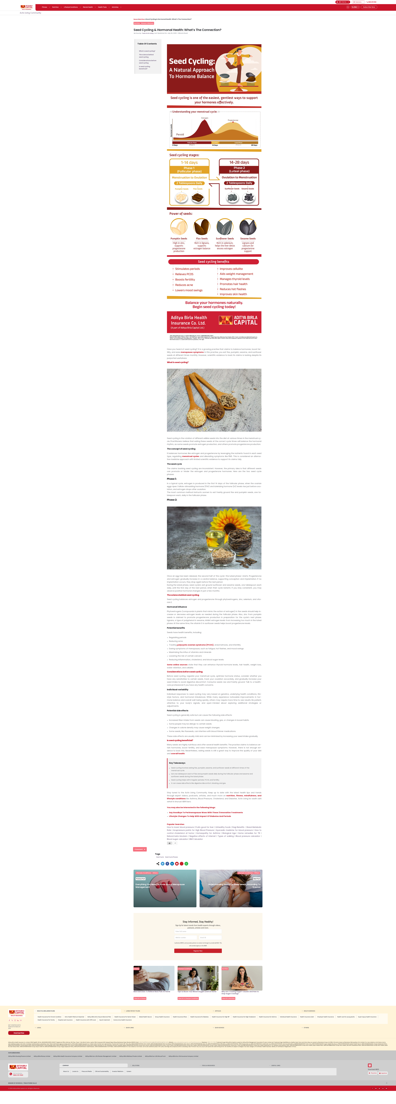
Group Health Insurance (162, 1017)
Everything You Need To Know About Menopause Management (160, 886)
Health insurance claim (307, 1017)
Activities (115, 7)
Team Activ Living (147, 33)
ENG (355, 7)
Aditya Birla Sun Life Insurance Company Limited (183, 1056)
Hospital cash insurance (65, 1020)
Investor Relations (117, 1071)
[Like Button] (169, 843)
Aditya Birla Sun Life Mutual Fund (155, 1056)
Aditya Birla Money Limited (42, 1056)
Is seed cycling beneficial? (144, 67)
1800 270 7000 (18, 1075)
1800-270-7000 (372, 2)
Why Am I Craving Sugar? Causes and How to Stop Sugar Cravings (240, 992)
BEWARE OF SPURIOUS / (22, 1083)
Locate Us (75, 1071)
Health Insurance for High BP (220, 1017)
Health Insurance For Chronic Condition (49, 1017)
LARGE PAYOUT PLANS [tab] (133, 1011)
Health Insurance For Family (46, 1020)
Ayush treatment (104, 1020)
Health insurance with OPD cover (86, 1020)
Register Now (198, 951)
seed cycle (160, 857)
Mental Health (88, 7)
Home (135, 19)
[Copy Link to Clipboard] (181, 864)
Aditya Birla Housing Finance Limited (19, 1056)
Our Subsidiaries (14, 1053)
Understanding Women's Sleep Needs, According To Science (234, 886)
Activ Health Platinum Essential (74, 1017)
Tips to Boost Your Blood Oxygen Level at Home (197, 991)
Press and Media (87, 1071)
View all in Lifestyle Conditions (188, 998)
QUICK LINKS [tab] (130, 1027)
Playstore (374, 1073)
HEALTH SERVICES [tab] (309, 1011)
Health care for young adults (346, 1017)
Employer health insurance (325, 1017)
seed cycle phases (171, 857)
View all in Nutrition (228, 998)
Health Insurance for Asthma (268, 1017)
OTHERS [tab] (306, 1027)
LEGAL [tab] (39, 1027)
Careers (129, 1071)
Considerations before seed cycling (147, 61)
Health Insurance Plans (180, 1017)
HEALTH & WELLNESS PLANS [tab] (46, 1011)
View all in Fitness (140, 998)
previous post (140, 879)
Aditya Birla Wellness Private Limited (130, 1056)
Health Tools (102, 7)
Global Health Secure (145, 1017)
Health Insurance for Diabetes (199, 1017)
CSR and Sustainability (102, 1071)
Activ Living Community (30, 13)
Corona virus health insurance (122, 1020)
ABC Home (342, 2)
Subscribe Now (369, 7)
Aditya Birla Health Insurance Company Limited (67, 1056)
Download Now (19, 1033)
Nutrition (55, 7)
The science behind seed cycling (146, 56)
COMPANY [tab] (66, 1065)
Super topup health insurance (367, 1017)
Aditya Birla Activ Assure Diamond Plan (99, 1017)
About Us (66, 1071)
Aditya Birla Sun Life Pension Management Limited (100, 1056)
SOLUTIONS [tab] (135, 1065)
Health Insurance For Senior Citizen (125, 1017)
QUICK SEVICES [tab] (219, 1027)
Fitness (44, 7)
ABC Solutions (357, 2)
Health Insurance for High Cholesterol (244, 1017)
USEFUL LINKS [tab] (275, 1065)
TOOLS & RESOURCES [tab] (208, 1065)
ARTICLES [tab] (218, 1011)
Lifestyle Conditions (71, 7)
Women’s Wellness (147, 23)
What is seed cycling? (147, 51)
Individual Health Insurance (288, 1017)
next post (257, 879)
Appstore (384, 1073)
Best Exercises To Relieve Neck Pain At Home (152, 991)
